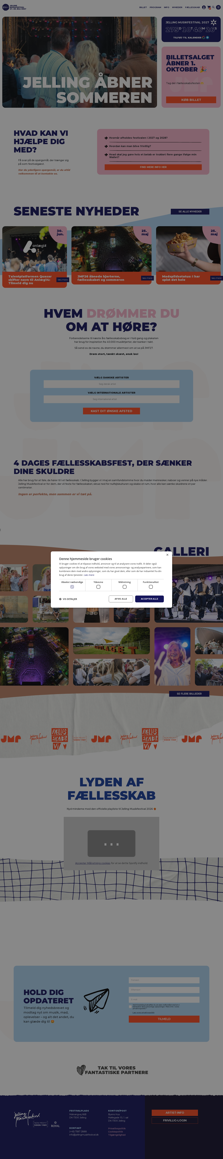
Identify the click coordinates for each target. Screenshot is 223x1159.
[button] (68, 599)
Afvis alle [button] (121, 598)
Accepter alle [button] (149, 598)
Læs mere (89, 574)
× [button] (167, 555)
